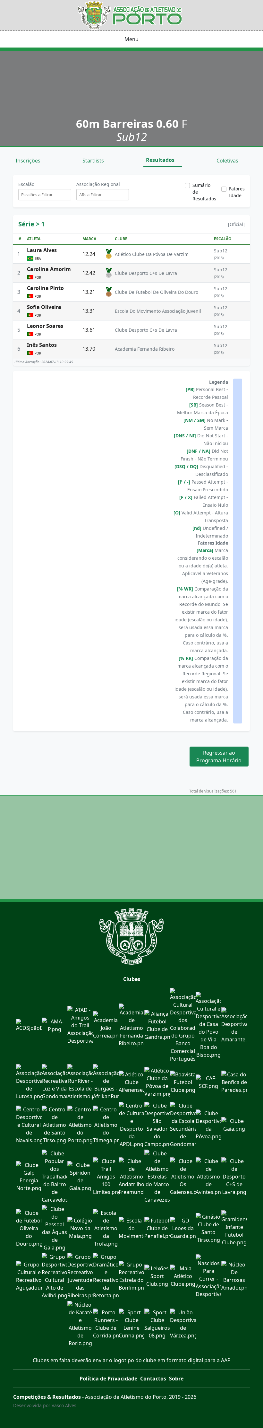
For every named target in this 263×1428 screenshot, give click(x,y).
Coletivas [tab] (228, 160)
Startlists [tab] (93, 160)
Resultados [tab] (161, 159)
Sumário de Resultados (204, 192)
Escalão (26, 184)
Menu (131, 39)
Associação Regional (98, 184)
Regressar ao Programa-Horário (219, 756)
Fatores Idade (237, 192)
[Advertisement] (131, 847)
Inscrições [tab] (29, 160)
